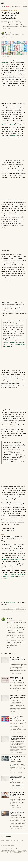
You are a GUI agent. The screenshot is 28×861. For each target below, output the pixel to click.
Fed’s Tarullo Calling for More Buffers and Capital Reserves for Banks (17, 679)
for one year (12, 559)
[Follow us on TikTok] (14, 848)
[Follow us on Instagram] (11, 848)
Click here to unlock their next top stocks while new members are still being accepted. (14, 344)
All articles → (10, 647)
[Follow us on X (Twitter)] (4, 848)
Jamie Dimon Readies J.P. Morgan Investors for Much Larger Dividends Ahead (17, 778)
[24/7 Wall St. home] (2, 2)
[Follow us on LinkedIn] (7, 848)
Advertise (13, 845)
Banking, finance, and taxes (9, 10)
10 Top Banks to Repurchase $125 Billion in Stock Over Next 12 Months (18, 794)
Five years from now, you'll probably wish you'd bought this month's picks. (13, 577)
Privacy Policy (18, 842)
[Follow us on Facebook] (2, 848)
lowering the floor (13, 135)
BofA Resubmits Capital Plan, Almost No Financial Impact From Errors (18, 738)
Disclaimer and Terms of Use (7, 842)
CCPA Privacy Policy (5, 845)
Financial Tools (20, 840)
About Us (7, 840)
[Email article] (8, 37)
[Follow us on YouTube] (9, 848)
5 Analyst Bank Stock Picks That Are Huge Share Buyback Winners (17, 758)
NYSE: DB (16, 60)
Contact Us (13, 840)
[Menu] (25, 2)
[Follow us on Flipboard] (16, 848)
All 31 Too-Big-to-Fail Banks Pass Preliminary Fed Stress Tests (18, 697)
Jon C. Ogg (9, 32)
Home (2, 840)
